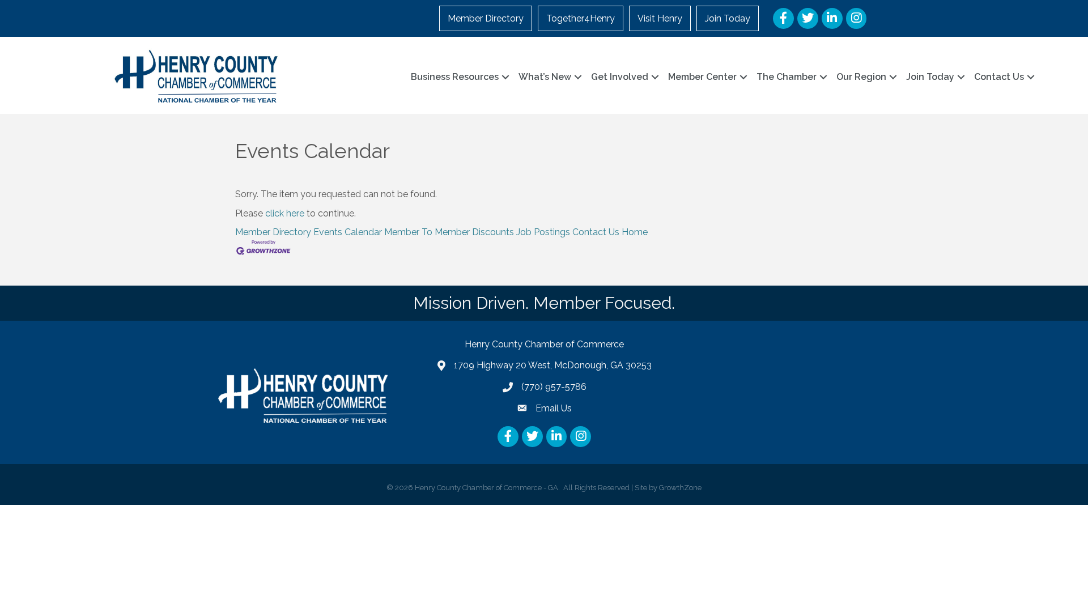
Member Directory (486, 18)
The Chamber (786, 76)
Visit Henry (660, 18)
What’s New (544, 76)
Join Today (727, 18)
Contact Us (999, 76)
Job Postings (543, 232)
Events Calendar (347, 232)
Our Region (861, 76)
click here (284, 213)
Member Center (702, 76)
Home (635, 232)
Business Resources (455, 76)
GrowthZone (680, 487)
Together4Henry (580, 18)
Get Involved (619, 76)
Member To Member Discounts (449, 232)
